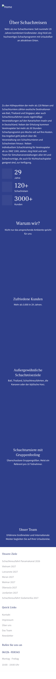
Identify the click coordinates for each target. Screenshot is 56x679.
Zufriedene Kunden (28, 299)
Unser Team (28, 529)
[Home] (7, 7)
